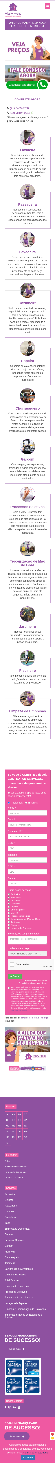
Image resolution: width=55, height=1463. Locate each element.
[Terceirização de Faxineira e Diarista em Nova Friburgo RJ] (27, 555)
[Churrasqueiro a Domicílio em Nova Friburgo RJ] (27, 402)
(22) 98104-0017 (20, 112)
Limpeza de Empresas (27, 711)
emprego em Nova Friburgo (34, 1017)
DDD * (11, 843)
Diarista (9, 1200)
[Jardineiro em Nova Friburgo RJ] (27, 620)
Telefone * (13, 855)
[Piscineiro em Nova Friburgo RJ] (27, 664)
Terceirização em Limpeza (19, 1297)
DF (7, 1120)
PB (7, 1131)
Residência (17, 802)
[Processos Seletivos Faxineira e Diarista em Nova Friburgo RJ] (27, 501)
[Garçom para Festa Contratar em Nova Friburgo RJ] (27, 453)
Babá (7, 1223)
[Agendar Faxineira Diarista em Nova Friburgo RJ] (27, 49)
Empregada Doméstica (17, 1228)
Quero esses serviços (20, 890)
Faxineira (27, 150)
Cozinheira (27, 303)
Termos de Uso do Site (16, 1172)
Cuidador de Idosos (15, 1274)
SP (7, 1143)
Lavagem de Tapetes (16, 1303)
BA (19, 1114)
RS (19, 1137)
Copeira (27, 361)
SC (25, 1137)
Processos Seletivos (27, 507)
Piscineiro (27, 671)
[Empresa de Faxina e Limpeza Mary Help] (14, 9)
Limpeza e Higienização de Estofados (25, 1309)
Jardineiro (27, 627)
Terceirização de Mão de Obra (27, 563)
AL (7, 1114)
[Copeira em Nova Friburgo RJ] (27, 355)
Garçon (14, 913)
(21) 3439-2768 (19, 108)
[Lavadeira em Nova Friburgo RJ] (27, 246)
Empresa (33, 802)
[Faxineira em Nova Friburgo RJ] (27, 144)
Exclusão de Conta (14, 1177)
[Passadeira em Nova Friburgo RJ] (27, 198)
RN (13, 1137)
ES (13, 1120)
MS (13, 1125)
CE (25, 1114)
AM (13, 1114)
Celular (12, 878)
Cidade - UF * (15, 831)
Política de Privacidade (16, 1166)
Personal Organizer (15, 1240)
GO (19, 1120)
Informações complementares (24, 933)
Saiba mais (15, 1349)
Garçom (27, 459)
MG (7, 1125)
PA (25, 1125)
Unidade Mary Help (18, 948)
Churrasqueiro (27, 408)
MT (19, 1125)
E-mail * (12, 819)
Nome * (12, 807)
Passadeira (27, 204)
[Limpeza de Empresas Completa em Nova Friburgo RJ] (27, 705)
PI (20, 1131)
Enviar (16, 976)
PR (25, 1131)
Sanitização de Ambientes (19, 1269)
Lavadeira (27, 252)
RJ (7, 1137)
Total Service (12, 1280)
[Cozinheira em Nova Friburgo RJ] (27, 297)
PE (13, 1131)
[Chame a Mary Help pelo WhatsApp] (27, 80)
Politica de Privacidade (19, 1010)
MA (25, 1120)
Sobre (7, 1161)
